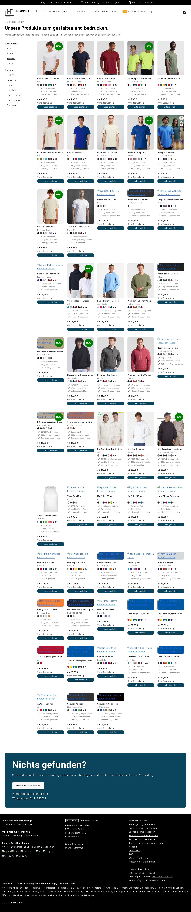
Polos (10, 85)
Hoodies (11, 90)
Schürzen (12, 105)
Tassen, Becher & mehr (105, 11)
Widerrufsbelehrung (139, 858)
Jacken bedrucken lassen (142, 832)
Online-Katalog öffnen (28, 785)
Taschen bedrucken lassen (142, 839)
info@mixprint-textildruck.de (150, 880)
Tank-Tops (12, 80)
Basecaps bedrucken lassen (143, 835)
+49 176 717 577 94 (162, 876)
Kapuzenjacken (15, 95)
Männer (11, 58)
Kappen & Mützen (16, 100)
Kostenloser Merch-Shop (138, 11)
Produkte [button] (81, 11)
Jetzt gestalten (50, 107)
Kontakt (133, 847)
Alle (9, 48)
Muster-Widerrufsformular (142, 862)
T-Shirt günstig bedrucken (142, 824)
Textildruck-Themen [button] (59, 11)
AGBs (131, 854)
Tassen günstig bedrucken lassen (146, 843)
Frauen (10, 63)
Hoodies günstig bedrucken (143, 828)
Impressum (134, 850)
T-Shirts (11, 75)
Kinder (10, 53)
